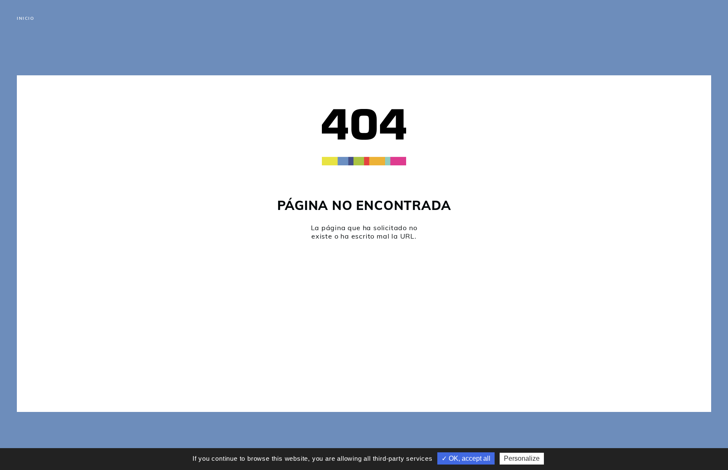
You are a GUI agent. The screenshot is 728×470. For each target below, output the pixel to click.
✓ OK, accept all (466, 458)
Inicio (25, 18)
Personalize (522, 458)
